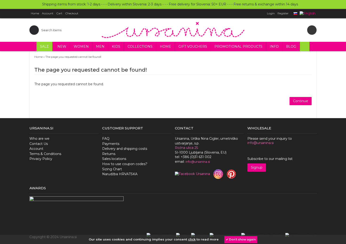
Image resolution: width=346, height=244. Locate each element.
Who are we (39, 138)
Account (36, 149)
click (192, 239)
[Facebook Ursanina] (192, 173)
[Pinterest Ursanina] (231, 174)
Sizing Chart (112, 169)
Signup (256, 167)
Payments (110, 144)
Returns (108, 154)
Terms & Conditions (45, 154)
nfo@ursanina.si (198, 161)
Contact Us (38, 144)
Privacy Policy (40, 159)
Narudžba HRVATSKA (119, 174)
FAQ (105, 138)
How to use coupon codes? (124, 164)
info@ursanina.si (260, 143)
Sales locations (114, 159)
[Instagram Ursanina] (218, 174)
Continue (300, 101)
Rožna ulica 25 (186, 148)
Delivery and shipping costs (124, 149)
